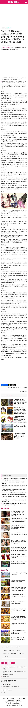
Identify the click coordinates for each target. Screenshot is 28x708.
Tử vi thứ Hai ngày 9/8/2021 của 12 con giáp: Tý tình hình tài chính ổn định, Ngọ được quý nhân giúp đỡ (20, 419)
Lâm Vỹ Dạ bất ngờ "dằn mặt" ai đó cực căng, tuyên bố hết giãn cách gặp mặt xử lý (18, 542)
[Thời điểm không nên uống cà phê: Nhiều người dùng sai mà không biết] (7, 436)
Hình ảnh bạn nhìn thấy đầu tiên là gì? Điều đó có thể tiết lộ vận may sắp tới (13, 490)
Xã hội (6, 647)
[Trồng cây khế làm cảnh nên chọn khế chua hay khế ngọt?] (5, 640)
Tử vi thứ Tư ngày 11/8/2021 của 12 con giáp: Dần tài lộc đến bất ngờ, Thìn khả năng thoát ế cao (20, 402)
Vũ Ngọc (25, 391)
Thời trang (5, 653)
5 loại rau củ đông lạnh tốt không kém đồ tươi (20, 425)
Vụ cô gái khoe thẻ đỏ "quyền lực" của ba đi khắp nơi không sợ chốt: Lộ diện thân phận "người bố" (18, 513)
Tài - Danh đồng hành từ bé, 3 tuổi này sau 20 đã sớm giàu (13, 483)
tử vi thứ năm (9, 395)
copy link (25, 387)
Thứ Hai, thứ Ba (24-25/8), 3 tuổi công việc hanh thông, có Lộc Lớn (18, 610)
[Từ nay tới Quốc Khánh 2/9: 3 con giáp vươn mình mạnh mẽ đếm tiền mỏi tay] (5, 633)
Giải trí (18, 650)
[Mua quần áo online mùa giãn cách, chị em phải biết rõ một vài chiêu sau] (5, 557)
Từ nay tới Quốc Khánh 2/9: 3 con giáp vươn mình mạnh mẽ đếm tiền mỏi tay (18, 632)
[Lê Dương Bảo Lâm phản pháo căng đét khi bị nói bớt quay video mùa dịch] (5, 528)
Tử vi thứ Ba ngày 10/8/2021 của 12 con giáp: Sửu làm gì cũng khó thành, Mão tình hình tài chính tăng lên (20, 410)
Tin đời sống (6, 656)
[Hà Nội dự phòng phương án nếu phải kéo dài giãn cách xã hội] (5, 564)
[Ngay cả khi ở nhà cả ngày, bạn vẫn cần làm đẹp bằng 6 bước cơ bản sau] (5, 535)
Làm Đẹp (5, 650)
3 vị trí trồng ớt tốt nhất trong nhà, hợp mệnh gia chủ (18, 581)
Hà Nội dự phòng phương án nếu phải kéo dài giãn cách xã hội (19, 562)
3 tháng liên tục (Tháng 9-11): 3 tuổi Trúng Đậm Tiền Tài (14, 497)
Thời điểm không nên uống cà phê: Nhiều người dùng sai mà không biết (19, 435)
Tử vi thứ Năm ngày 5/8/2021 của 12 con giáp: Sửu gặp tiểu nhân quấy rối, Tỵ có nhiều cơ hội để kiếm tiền (14, 82)
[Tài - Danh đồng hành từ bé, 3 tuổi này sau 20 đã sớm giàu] (5, 597)
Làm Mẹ (18, 647)
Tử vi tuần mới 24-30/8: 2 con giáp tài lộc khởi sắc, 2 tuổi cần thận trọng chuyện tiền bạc (18, 618)
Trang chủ (3, 27)
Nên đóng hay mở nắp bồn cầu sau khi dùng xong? (18, 602)
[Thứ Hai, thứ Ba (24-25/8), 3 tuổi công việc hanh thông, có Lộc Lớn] (5, 611)
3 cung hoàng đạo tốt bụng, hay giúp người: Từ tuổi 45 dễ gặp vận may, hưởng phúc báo (14, 479)
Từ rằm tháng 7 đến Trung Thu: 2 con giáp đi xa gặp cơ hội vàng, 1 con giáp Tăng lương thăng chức (14, 493)
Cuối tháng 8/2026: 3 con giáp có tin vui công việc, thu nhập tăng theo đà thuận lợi (14, 504)
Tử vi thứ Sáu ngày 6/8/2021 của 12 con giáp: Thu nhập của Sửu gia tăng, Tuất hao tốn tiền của (14, 78)
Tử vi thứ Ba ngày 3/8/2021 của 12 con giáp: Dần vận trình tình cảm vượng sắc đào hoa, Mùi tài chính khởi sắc (14, 86)
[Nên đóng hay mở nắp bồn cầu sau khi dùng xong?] (5, 604)
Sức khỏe (11, 650)
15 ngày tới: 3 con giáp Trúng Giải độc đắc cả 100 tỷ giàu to (14, 486)
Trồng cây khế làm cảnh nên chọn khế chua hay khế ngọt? (18, 638)
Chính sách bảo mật (18, 705)
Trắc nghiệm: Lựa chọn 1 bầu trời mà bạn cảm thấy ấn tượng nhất (14, 500)
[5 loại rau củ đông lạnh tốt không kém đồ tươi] (7, 428)
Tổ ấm (12, 647)
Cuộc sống (13, 653)
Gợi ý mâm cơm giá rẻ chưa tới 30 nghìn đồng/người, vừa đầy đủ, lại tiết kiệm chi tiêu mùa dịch (19, 549)
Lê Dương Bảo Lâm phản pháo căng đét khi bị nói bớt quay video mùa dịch (18, 527)
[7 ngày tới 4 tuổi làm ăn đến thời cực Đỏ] (5, 626)
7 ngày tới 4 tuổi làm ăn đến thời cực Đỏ (18, 624)
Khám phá (9, 27)
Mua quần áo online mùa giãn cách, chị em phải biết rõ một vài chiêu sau (18, 556)
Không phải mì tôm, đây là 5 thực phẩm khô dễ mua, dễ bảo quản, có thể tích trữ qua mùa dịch (19, 520)
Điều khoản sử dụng (10, 705)
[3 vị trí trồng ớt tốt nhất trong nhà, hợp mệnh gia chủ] (5, 582)
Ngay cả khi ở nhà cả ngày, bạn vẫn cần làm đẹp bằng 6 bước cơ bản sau (19, 534)
